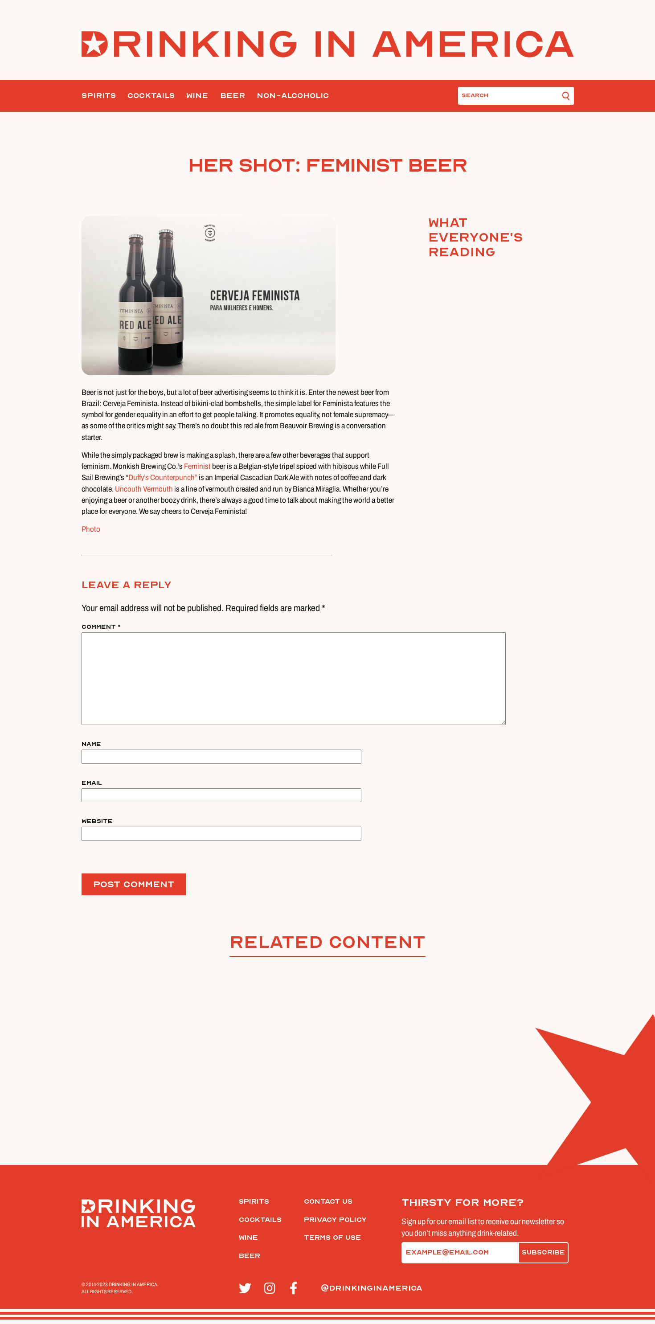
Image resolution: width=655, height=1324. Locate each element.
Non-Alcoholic (293, 95)
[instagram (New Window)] (272, 1288)
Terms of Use (332, 1238)
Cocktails (151, 95)
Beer (232, 95)
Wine (197, 95)
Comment (101, 626)
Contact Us (328, 1201)
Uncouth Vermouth (144, 489)
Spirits (99, 95)
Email (92, 782)
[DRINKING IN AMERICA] (328, 44)
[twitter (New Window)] (246, 1288)
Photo (91, 529)
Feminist (198, 466)
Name (91, 744)
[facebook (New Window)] (297, 1288)
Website (97, 821)
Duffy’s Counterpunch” (162, 477)
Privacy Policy (335, 1220)
